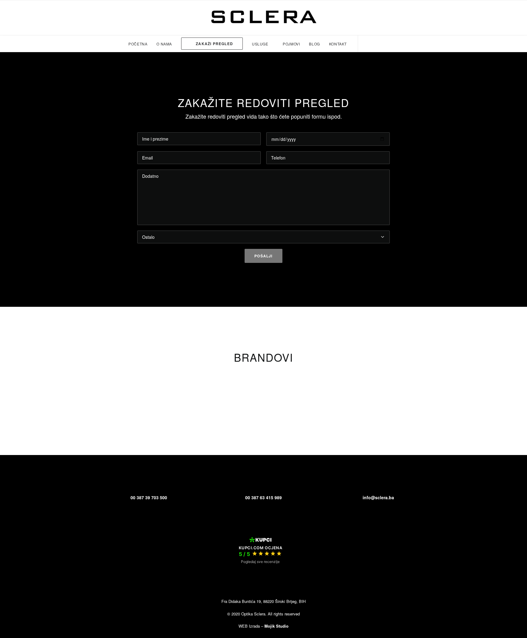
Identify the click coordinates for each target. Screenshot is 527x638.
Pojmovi (291, 43)
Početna (137, 43)
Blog (314, 43)
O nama (164, 43)
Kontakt (338, 43)
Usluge (260, 43)
